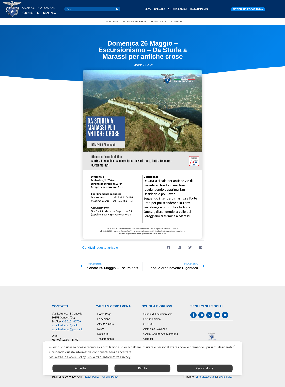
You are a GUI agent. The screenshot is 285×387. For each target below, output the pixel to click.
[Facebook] (193, 315)
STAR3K (148, 324)
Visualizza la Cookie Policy (67, 357)
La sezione (111, 21)
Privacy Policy (91, 376)
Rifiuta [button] (142, 368)
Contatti (176, 21)
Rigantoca (157, 21)
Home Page (104, 314)
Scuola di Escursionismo (157, 314)
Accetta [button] (80, 368)
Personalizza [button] (204, 368)
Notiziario (103, 334)
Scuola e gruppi (133, 21)
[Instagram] (201, 315)
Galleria (159, 9)
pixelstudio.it (226, 376)
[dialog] (142, 358)
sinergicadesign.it (206, 376)
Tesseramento (199, 9)
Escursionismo (152, 319)
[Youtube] (217, 315)
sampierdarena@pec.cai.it (67, 329)
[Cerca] (117, 9)
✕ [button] (234, 346)
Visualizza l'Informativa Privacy (108, 357)
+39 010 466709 (71, 321)
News (148, 9)
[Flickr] (225, 315)
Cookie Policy (110, 376)
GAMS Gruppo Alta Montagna (160, 334)
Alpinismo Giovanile (155, 329)
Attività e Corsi (177, 9)
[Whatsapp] (209, 315)
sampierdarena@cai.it (65, 325)
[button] (168, 247)
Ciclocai (148, 338)
